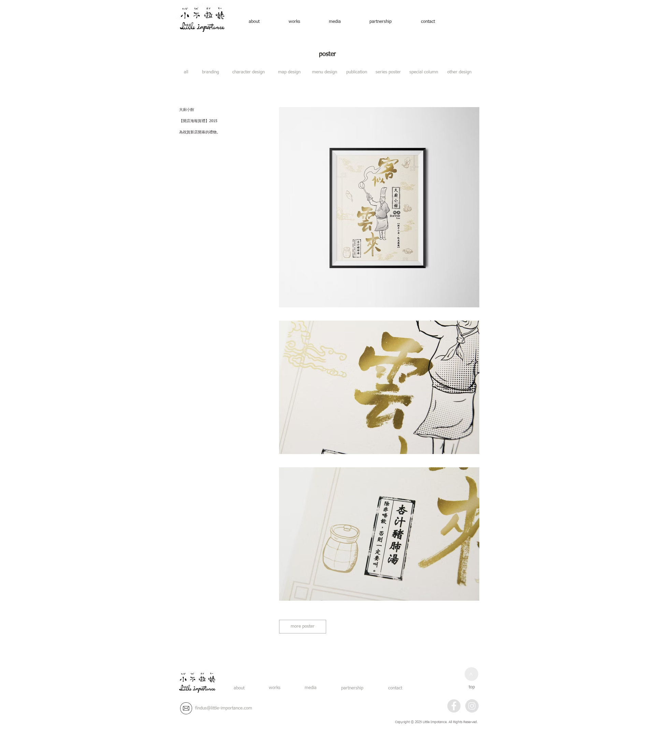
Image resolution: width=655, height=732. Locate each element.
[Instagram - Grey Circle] (472, 706)
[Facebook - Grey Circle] (454, 706)
